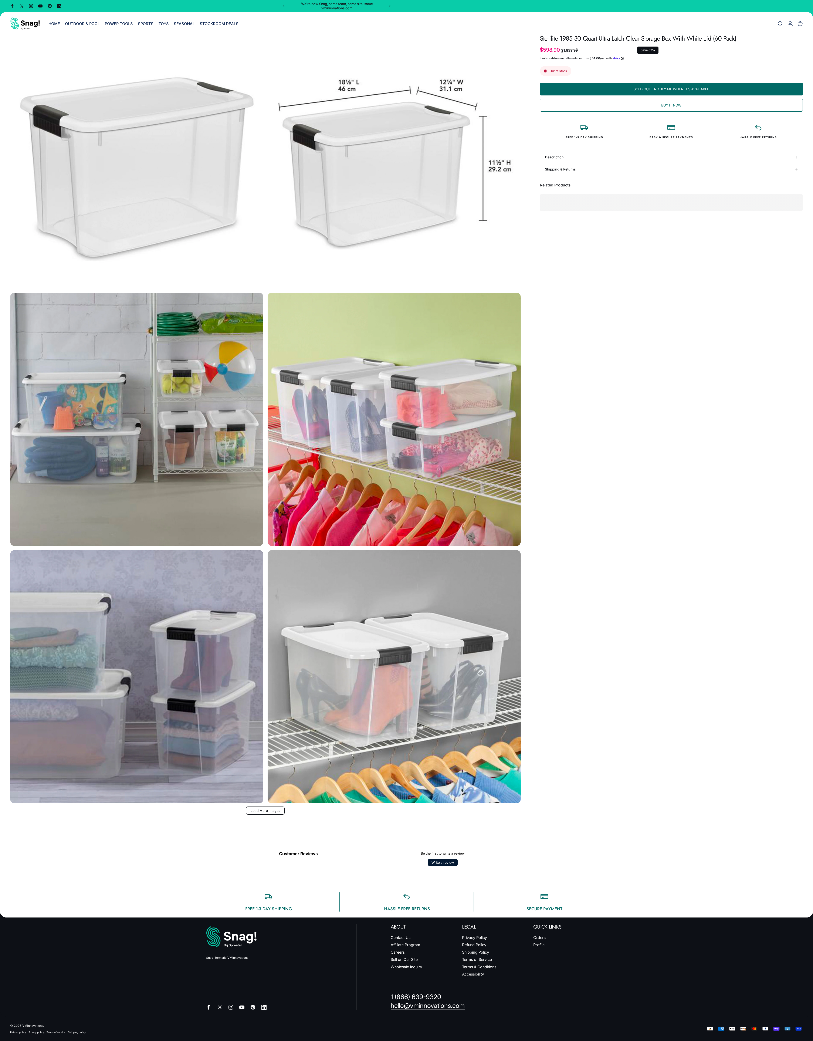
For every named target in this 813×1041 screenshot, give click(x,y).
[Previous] (284, 6)
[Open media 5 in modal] (136, 676)
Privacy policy (36, 1032)
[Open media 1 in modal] (136, 161)
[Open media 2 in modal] (394, 161)
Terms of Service (477, 959)
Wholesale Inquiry (406, 967)
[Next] (389, 6)
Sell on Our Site (404, 959)
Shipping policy (77, 1032)
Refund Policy (474, 945)
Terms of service (56, 1032)
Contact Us (400, 937)
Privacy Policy (474, 937)
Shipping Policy (475, 952)
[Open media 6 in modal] (394, 676)
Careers (398, 952)
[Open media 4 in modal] (394, 419)
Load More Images (265, 810)
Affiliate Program (405, 945)
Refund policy (18, 1032)
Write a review (442, 862)
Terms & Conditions (479, 967)
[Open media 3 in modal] (136, 419)
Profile (539, 945)
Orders (539, 937)
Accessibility (473, 974)
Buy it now (671, 105)
